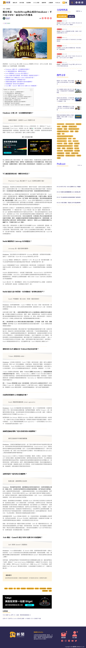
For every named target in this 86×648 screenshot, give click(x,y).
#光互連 (70, 143)
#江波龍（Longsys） (70, 155)
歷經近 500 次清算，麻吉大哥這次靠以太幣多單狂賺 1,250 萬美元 (65, 82)
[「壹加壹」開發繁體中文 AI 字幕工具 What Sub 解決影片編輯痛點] (78, 109)
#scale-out (75, 141)
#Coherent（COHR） (62, 138)
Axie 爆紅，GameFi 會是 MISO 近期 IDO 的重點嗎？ (21, 85)
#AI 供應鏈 (64, 126)
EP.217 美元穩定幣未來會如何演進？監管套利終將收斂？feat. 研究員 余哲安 (69, 197)
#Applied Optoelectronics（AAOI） (65, 136)
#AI (63, 133)
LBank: (59, 23)
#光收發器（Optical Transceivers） (65, 145)
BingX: (59, 64)
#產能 (72, 131)
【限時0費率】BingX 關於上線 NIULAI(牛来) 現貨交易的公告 (69, 65)
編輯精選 (8, 8)
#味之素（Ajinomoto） (74, 129)
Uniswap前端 (42, 588)
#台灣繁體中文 (61, 153)
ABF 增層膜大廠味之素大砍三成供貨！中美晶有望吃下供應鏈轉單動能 (65, 90)
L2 (14, 588)
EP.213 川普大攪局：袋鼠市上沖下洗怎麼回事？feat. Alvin (69, 202)
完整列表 (78, 11)
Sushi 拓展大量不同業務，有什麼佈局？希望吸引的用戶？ (22, 75)
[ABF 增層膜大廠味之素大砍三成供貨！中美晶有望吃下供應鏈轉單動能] (78, 92)
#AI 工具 (76, 148)
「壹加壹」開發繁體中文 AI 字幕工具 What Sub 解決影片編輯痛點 (65, 108)
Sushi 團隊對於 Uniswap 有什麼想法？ (17, 73)
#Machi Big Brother (70, 124)
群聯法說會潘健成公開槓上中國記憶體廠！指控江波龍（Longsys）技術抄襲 (65, 116)
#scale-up (60, 143)
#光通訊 (76, 145)
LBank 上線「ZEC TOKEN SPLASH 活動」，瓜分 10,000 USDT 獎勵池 (69, 23)
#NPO (70, 141)
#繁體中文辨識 (61, 155)
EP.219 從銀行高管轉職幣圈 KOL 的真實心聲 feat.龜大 (69, 192)
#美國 (59, 148)
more (79, 70)
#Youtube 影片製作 (69, 150)
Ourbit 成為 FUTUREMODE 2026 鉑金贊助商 (69, 40)
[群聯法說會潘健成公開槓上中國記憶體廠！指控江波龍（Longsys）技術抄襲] (78, 118)
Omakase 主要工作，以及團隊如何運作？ (17, 69)
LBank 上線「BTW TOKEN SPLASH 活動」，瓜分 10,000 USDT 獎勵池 (69, 56)
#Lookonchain (61, 124)
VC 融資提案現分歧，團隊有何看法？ (16, 71)
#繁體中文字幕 (75, 153)
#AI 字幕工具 (69, 148)
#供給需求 (60, 129)
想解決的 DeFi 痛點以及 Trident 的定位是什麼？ (20, 77)
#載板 (76, 131)
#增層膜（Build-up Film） (63, 131)
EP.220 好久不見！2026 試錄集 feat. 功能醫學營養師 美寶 (69, 186)
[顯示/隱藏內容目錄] (30, 90)
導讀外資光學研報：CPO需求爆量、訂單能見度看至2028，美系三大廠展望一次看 (65, 99)
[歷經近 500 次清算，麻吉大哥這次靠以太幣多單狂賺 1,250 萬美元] (78, 83)
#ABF (59, 126)
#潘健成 (78, 155)
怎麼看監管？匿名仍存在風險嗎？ (15, 83)
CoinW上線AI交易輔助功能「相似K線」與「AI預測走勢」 (69, 48)
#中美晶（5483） (72, 126)
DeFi (4, 8)
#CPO (70, 138)
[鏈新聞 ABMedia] (6, 4)
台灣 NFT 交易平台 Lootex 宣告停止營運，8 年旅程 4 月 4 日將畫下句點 (22, 618)
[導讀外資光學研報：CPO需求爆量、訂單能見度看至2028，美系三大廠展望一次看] (78, 100)
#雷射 (63, 148)
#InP (74, 138)
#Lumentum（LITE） (62, 141)
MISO (18, 588)
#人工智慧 (77, 150)
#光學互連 (77, 143)
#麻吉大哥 (78, 124)
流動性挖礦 (45, 590)
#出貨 (65, 129)
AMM (6, 588)
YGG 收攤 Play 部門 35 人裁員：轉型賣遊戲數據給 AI (17, 615)
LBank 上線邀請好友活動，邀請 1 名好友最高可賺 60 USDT (69, 32)
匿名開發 (49, 588)
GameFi (10, 588)
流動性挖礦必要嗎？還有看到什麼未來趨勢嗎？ (19, 81)
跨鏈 (50, 590)
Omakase (23, 588)
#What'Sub (60, 150)
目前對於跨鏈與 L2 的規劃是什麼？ (15, 79)
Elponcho (8, 18)
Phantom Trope (30, 588)
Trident (36, 588)
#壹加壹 (67, 153)
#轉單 (59, 133)
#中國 (65, 143)
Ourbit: (59, 39)
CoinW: (59, 48)
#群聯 (59, 158)
